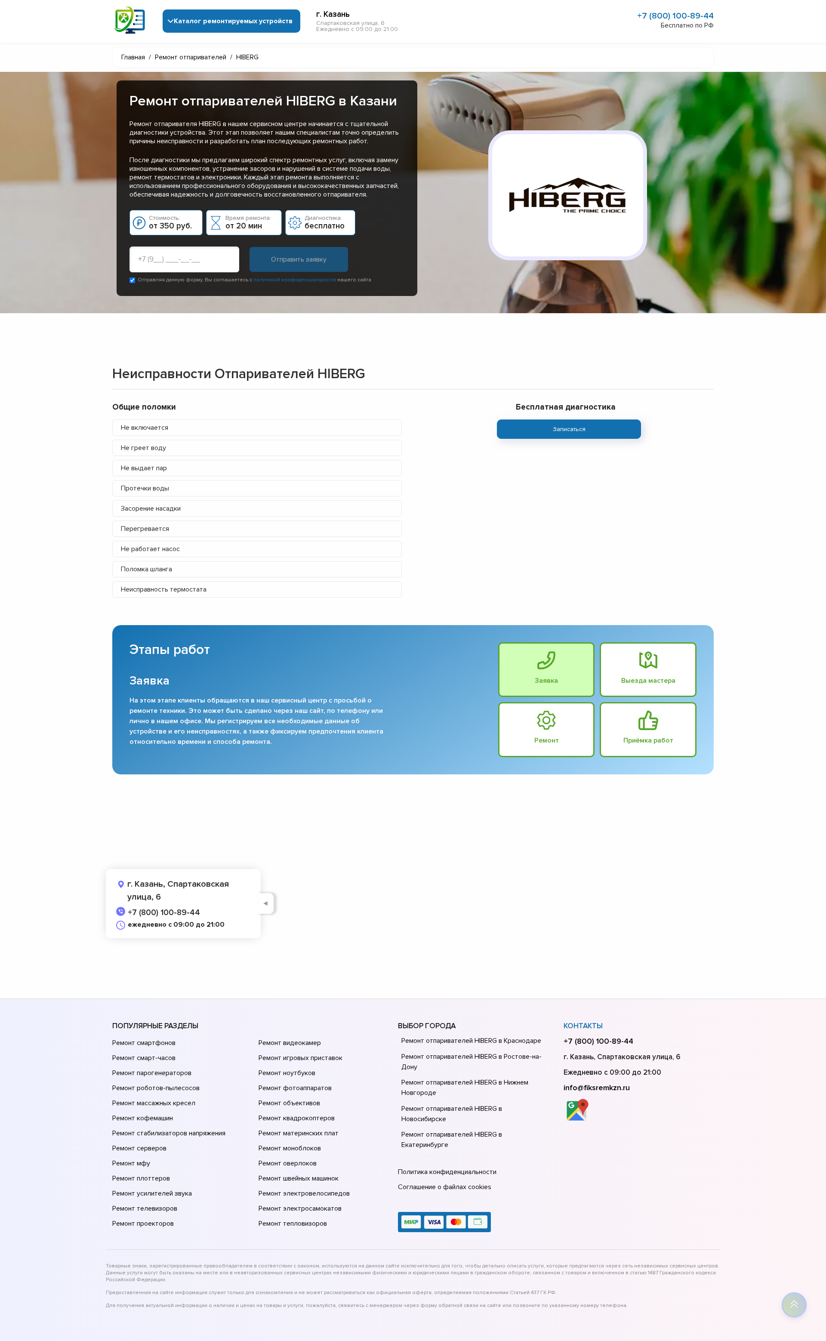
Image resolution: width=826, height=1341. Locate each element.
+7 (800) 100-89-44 (675, 16)
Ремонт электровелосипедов (304, 1193)
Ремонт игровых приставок (300, 1058)
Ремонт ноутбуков (287, 1073)
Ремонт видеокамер (290, 1043)
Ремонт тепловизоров (293, 1223)
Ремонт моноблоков (290, 1148)
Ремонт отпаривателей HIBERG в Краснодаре (471, 1040)
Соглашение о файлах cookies (444, 1187)
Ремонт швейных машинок (299, 1178)
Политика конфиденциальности (447, 1172)
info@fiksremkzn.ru (597, 1087)
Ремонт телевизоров (144, 1208)
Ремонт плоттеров (141, 1178)
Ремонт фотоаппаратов (295, 1088)
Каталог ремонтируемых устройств (233, 21)
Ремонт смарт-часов (144, 1058)
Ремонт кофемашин (142, 1118)
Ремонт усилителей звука (152, 1193)
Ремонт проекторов (143, 1223)
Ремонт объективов (289, 1103)
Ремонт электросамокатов (300, 1208)
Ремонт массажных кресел (153, 1103)
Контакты (583, 1025)
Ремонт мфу (131, 1163)
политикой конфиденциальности (294, 280)
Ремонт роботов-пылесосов (156, 1088)
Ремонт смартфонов (144, 1043)
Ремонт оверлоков (288, 1163)
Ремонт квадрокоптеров (297, 1118)
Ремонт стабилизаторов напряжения (168, 1133)
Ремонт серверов (139, 1148)
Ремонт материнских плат (299, 1133)
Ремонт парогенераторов (151, 1073)
